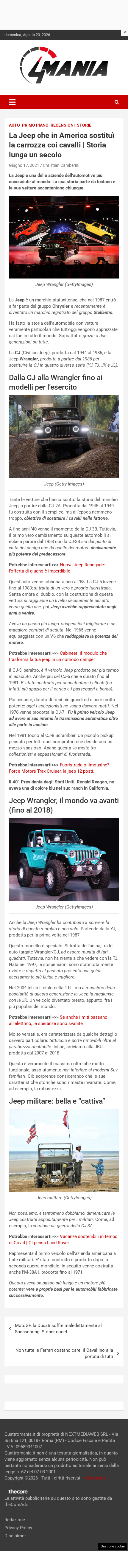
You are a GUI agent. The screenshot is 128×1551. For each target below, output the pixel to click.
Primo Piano (35, 125)
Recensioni (63, 125)
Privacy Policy (18, 1527)
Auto (14, 125)
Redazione (14, 1519)
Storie (84, 125)
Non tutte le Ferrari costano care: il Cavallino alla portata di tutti (64, 1353)
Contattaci (95, 1478)
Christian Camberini (61, 165)
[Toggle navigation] (12, 102)
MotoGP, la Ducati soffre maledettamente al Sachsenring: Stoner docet (58, 1328)
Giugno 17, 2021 (24, 165)
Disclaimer (15, 1535)
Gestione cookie (113, 1546)
